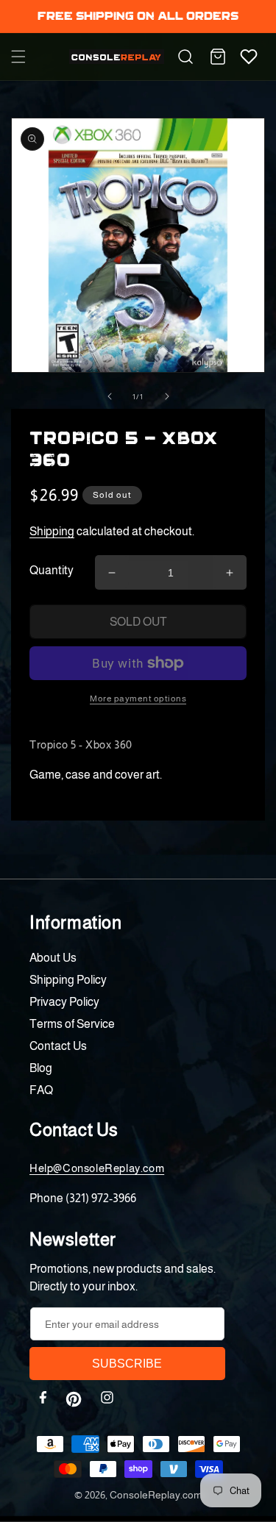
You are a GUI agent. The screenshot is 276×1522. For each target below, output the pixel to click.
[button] (18, 56)
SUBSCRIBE (127, 1363)
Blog (40, 1068)
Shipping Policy (68, 979)
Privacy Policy (64, 1002)
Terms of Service (72, 1024)
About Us (53, 957)
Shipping (51, 531)
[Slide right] (167, 396)
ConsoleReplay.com (156, 1495)
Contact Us (58, 1046)
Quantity (51, 570)
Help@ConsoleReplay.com (96, 1168)
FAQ (41, 1090)
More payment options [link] (138, 698)
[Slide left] (109, 396)
